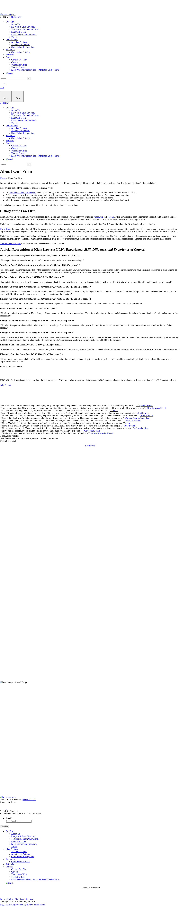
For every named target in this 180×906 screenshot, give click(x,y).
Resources (10, 49)
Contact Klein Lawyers (10, 243)
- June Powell (129, 426)
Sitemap (29, 899)
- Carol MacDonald (91, 431)
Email (9, 818)
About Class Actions (20, 44)
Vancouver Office (19, 65)
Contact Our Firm (19, 60)
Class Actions (12, 39)
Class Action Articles (20, 52)
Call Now (4, 103)
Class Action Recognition (22, 47)
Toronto (110, 217)
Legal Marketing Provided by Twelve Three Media (22, 904)
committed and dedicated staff (22, 192)
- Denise (114, 410)
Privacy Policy (6, 899)
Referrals (10, 54)
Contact (9, 57)
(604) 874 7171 (15, 17)
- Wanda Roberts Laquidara (137, 418)
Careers (14, 62)
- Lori (127, 423)
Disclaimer (19, 899)
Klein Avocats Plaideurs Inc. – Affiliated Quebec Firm (35, 70)
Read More (90, 445)
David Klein (5, 229)
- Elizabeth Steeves (132, 420)
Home (2, 178)
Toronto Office (17, 67)
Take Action (5, 385)
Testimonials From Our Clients (25, 29)
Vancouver (98, 217)
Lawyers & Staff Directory (23, 27)
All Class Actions (19, 42)
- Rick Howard (146, 415)
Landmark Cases (18, 32)
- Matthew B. (143, 413)
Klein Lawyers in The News (24, 34)
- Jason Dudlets (141, 428)
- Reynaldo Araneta (144, 405)
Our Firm (10, 22)
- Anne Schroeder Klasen (102, 433)
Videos (14, 37)
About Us (15, 24)
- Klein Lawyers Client (155, 408)
